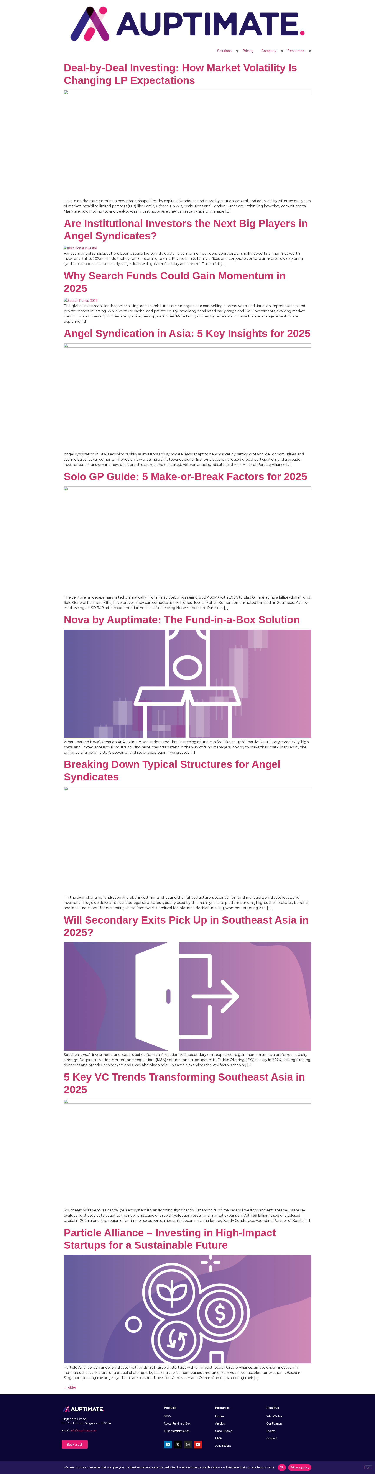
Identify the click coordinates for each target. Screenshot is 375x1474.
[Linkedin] (168, 1444)
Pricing (248, 51)
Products (170, 1407)
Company (268, 51)
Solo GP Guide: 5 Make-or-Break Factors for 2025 (185, 476)
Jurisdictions (223, 1445)
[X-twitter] (178, 1444)
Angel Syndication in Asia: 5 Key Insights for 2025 (187, 333)
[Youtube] (198, 1444)
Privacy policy (299, 1467)
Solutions (224, 51)
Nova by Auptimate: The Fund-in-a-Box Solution (182, 619)
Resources (295, 51)
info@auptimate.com (84, 1430)
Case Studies (223, 1431)
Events (270, 1431)
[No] (368, 1467)
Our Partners (274, 1423)
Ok (282, 1467)
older (70, 1387)
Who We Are (274, 1416)
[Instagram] (188, 1444)
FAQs (218, 1438)
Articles (220, 1423)
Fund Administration (176, 1431)
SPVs (167, 1416)
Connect (271, 1438)
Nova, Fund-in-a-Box (177, 1423)
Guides (219, 1416)
